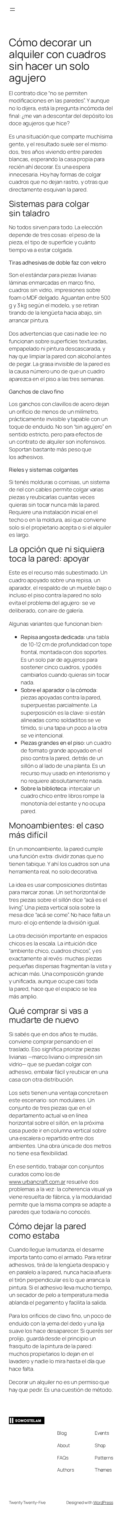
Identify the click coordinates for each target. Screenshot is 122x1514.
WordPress (103, 1502)
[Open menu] (12, 9)
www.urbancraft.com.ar (37, 1182)
